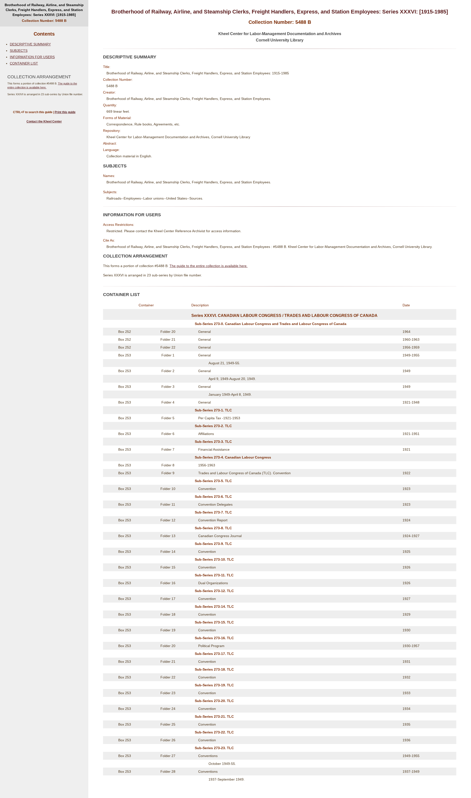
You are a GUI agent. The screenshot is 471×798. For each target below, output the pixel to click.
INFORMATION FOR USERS (32, 57)
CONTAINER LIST (24, 63)
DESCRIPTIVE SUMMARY (30, 44)
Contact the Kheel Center (44, 121)
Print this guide (65, 112)
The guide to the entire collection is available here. (209, 266)
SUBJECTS (18, 51)
